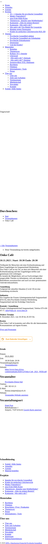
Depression (14, 43)
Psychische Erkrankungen (20, 40)
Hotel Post (9, 405)
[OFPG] (22, 110)
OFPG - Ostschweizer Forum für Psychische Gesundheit (23, 543)
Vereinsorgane (15, 80)
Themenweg (15, 51)
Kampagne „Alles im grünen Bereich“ (25, 23)
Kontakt (13, 87)
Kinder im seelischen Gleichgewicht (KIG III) (28, 32)
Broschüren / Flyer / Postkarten (17, 507)
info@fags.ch (10, 310)
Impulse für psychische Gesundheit (18, 480)
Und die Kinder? (16, 45)
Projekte (8, 12)
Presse (12, 71)
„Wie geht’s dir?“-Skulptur (20, 60)
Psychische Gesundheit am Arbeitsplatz (25, 38)
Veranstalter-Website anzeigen (16, 395)
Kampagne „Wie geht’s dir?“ (21, 25)
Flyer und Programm (8, 330)
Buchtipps (14, 65)
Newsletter (14, 84)
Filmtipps (13, 67)
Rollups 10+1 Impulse (18, 54)
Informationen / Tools (18, 69)
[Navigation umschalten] (1, 1)
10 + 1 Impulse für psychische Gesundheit (26, 14)
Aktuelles (8, 7)
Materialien (9, 47)
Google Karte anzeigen (32, 410)
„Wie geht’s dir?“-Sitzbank (20, 58)
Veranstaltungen (11, 365)
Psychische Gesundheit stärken (22, 36)
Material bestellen (12, 471)
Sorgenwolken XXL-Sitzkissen (22, 62)
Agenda (8, 10)
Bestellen (13, 49)
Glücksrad (14, 56)
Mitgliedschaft (15, 82)
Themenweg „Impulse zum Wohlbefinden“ (26, 21)
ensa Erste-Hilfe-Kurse (19, 18)
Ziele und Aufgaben (17, 78)
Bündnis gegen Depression (20, 29)
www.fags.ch (22, 310)
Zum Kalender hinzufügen (16, 339)
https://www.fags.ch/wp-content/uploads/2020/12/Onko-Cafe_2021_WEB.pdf (26, 370)
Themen (8, 34)
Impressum (9, 536)
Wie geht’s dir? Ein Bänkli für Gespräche (26, 27)
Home (7, 5)
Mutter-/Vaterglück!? (18, 16)
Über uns (8, 73)
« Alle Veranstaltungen (9, 246)
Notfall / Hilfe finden (13, 89)
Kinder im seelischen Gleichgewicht (19, 482)
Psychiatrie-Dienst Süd (14, 382)
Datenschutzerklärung (13, 539)
